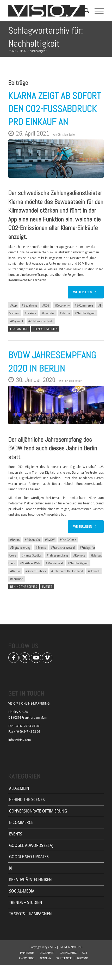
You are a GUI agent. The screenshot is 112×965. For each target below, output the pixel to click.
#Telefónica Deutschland (67, 571)
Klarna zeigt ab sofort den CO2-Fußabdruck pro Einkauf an (54, 109)
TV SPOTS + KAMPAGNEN (30, 914)
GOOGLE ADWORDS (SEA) (31, 845)
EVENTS (47, 586)
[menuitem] (84, 10)
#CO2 (45, 305)
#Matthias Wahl (30, 563)
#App (13, 305)
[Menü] (96, 10)
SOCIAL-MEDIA (21, 891)
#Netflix (15, 571)
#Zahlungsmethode (40, 321)
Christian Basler (67, 134)
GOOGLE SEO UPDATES (29, 856)
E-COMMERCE (19, 329)
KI (10, 868)
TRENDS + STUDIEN (45, 329)
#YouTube (16, 579)
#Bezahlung (29, 305)
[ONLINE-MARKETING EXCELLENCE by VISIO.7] (46, 10)
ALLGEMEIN (19, 788)
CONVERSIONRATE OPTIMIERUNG (38, 811)
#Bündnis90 (32, 540)
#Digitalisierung (20, 547)
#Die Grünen (68, 540)
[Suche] (84, 10)
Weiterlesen (82, 292)
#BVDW (50, 540)
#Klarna (65, 313)
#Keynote (79, 555)
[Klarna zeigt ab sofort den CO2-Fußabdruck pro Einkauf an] (56, 158)
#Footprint (48, 313)
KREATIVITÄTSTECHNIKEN (30, 879)
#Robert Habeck (36, 571)
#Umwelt (94, 571)
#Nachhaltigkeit (85, 313)
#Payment (16, 321)
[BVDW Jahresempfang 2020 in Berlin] (56, 405)
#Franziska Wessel (63, 547)
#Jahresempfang (57, 555)
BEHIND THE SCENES (23, 586)
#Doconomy (62, 305)
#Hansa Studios (32, 555)
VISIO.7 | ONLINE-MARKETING (65, 947)
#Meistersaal (54, 563)
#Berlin (15, 540)
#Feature (30, 313)
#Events (41, 547)
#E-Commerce (84, 305)
